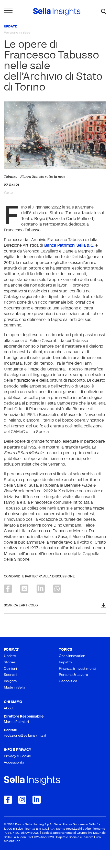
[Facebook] (8, 589)
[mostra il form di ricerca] (103, 11)
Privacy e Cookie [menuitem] (17, 756)
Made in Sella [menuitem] (14, 688)
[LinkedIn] (41, 589)
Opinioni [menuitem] (10, 669)
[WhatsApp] (57, 589)
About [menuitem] (9, 708)
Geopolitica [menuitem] (68, 681)
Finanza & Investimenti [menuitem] (77, 669)
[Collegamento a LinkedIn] (36, 800)
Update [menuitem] (10, 656)
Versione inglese (17, 33)
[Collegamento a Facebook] (8, 800)
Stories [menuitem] (10, 662)
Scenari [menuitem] (10, 675)
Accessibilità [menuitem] (14, 763)
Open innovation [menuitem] (72, 656)
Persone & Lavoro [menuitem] (73, 675)
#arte (8, 193)
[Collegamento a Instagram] (22, 800)
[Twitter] (24, 589)
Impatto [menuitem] (65, 662)
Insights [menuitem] (10, 681)
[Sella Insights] (56, 12)
